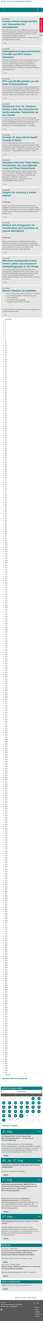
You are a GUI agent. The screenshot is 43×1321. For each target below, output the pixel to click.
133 (6, 616)
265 (6, 911)
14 (6, 350)
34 (6, 395)
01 (33, 1098)
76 (6, 489)
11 (5, 344)
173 (6, 706)
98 (6, 538)
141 (6, 634)
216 (6, 802)
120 (6, 587)
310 (6, 1012)
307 (6, 1005)
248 (6, 873)
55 (6, 442)
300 (6, 990)
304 (6, 999)
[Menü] (6, 10)
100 (6, 543)
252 (6, 882)
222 (6, 815)
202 (6, 771)
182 (6, 726)
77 (6, 491)
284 (6, 954)
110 (6, 565)
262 (6, 905)
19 (6, 361)
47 (6, 424)
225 (6, 822)
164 (6, 686)
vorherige (8, 319)
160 (6, 677)
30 (6, 386)
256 (6, 891)
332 (6, 1061)
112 (6, 569)
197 (6, 759)
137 (6, 625)
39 (6, 406)
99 (6, 540)
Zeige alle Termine (9, 1125)
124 (6, 596)
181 (6, 724)
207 (6, 782)
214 (6, 797)
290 (6, 967)
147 (6, 648)
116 (6, 578)
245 (6, 867)
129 (6, 607)
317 (6, 1028)
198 (6, 762)
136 (6, 623)
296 (6, 981)
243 (6, 862)
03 (3, 1103)
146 (6, 645)
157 (6, 670)
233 (6, 840)
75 (6, 487)
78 (6, 493)
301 (6, 992)
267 (6, 916)
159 (6, 674)
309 (6, 1010)
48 (6, 426)
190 (6, 744)
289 (6, 965)
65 (6, 464)
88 (6, 516)
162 (6, 681)
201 (6, 768)
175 (6, 710)
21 (6, 366)
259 (6, 898)
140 (6, 632)
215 (6, 800)
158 (6, 672)
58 (6, 449)
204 (6, 775)
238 (6, 851)
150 (6, 654)
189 (6, 741)
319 (6, 1032)
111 (6, 567)
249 (6, 876)
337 (6, 1072)
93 (6, 527)
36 (6, 399)
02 (39, 1098)
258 (6, 896)
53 (6, 437)
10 (6, 341)
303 (6, 996)
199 (6, 764)
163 (6, 683)
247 (6, 871)
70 (6, 475)
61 (6, 455)
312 (6, 1017)
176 (6, 712)
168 (6, 695)
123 (6, 594)
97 (6, 536)
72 (6, 480)
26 (6, 377)
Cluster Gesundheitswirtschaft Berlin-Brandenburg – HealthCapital (11, 1305)
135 (6, 621)
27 (6, 379)
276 (6, 936)
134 (6, 619)
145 (6, 643)
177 (6, 715)
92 (6, 525)
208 (6, 784)
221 (6, 813)
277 (6, 938)
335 (6, 1068)
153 (6, 661)
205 (6, 777)
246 (6, 869)
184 (6, 730)
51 (6, 433)
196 (6, 757)
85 (6, 509)
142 (6, 636)
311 (6, 1014)
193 (6, 750)
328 (6, 1052)
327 (6, 1050)
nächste (7, 1075)
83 (6, 505)
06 (21, 1103)
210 (6, 789)
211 (6, 791)
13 (6, 348)
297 (6, 983)
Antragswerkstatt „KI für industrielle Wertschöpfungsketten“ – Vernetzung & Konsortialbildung (17, 1138)
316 (6, 1025)
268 (6, 918)
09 (39, 1103)
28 (6, 382)
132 (6, 614)
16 (6, 355)
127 (6, 603)
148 (6, 650)
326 (6, 1048)
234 (6, 842)
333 (6, 1063)
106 (6, 556)
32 (6, 391)
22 (6, 368)
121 (6, 590)
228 (6, 829)
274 (6, 932)
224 (6, 820)
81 (6, 500)
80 (6, 498)
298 (6, 985)
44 (6, 417)
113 (6, 572)
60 (6, 453)
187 (6, 737)
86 (6, 511)
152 (6, 659)
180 (6, 721)
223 (6, 818)
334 (6, 1066)
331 (6, 1059)
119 (6, 585)
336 (6, 1070)
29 (6, 384)
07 (27, 1103)
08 (33, 1103)
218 (6, 806)
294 (6, 976)
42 (6, 413)
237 (6, 849)
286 (6, 958)
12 (6, 346)
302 (6, 994)
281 (6, 947)
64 (6, 462)
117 (6, 581)
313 (6, 1019)
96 (6, 534)
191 (6, 746)
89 (6, 518)
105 (6, 554)
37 (6, 402)
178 (6, 717)
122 (6, 592)
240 (6, 856)
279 (6, 943)
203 (6, 773)
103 (6, 549)
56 (6, 444)
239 (6, 853)
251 (6, 880)
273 (6, 929)
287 (6, 961)
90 (6, 520)
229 (6, 831)
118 (6, 583)
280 (6, 945)
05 (15, 1103)
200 (6, 766)
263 (6, 907)
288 (6, 963)
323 (6, 1041)
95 (6, 531)
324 (6, 1043)
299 (6, 987)
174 (6, 708)
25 (6, 375)
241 (6, 858)
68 (6, 471)
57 (6, 446)
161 (6, 679)
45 (6, 420)
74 (6, 484)
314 (6, 1021)
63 (6, 460)
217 (6, 804)
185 (6, 733)
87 (6, 514)
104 (6, 551)
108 (6, 560)
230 (6, 833)
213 (6, 795)
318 (6, 1030)
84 (6, 507)
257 (6, 894)
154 (6, 663)
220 (6, 811)
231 (6, 835)
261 (6, 903)
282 (6, 949)
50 (6, 431)
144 (6, 641)
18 (6, 359)
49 (6, 429)
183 (6, 728)
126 (6, 601)
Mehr (5, 1156)
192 (6, 748)
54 (6, 440)
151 (6, 657)
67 (6, 469)
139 (6, 630)
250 (6, 878)
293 (6, 974)
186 (6, 735)
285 (6, 956)
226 (6, 824)
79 (6, 496)
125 (6, 598)
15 (6, 353)
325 (6, 1046)
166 (6, 690)
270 (6, 923)
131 (6, 612)
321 (6, 1037)
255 (6, 889)
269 (6, 920)
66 (6, 466)
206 (6, 780)
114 (6, 574)
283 (6, 952)
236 (6, 847)
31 (6, 388)
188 (6, 739)
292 (6, 972)
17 (6, 357)
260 (6, 900)
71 (6, 478)
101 (6, 545)
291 (6, 970)
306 (6, 1003)
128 (6, 605)
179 (6, 719)
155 (6, 665)
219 (6, 809)
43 (6, 415)
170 (6, 699)
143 (6, 639)
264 (6, 909)
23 (6, 370)
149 (6, 652)
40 (6, 408)
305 (6, 1001)
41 (6, 411)
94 (6, 529)
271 (6, 925)
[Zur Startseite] (17, 2)
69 (6, 473)
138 (6, 628)
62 (6, 458)
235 (6, 844)
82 (6, 502)
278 (6, 940)
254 (6, 887)
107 (6, 558)
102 (6, 547)
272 (6, 927)
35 (6, 397)
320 (6, 1034)
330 (6, 1057)
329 (6, 1055)
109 (6, 563)
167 (6, 692)
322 (6, 1039)
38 (6, 404)
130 (6, 610)
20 (6, 364)
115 (6, 576)
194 (6, 753)
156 (6, 668)
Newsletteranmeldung (11, 1282)
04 (9, 1103)
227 (6, 826)
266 (6, 914)
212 (6, 793)
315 (6, 1023)
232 (6, 838)
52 (6, 435)
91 (6, 522)
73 (6, 482)
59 (6, 451)
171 (6, 701)
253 (6, 885)
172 (6, 704)
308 (6, 1008)
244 (6, 864)
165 (6, 688)
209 (6, 786)
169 (6, 697)
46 (6, 422)
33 (6, 393)
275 (6, 934)
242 (6, 860)
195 (6, 755)
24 (6, 373)
